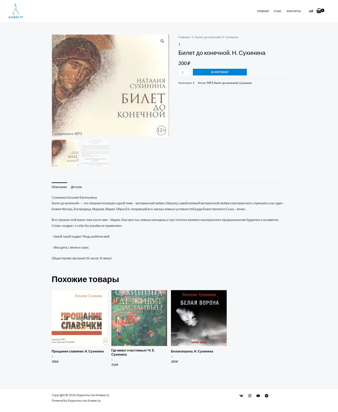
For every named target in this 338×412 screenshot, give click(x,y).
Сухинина (245, 82)
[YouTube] (258, 396)
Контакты (294, 11)
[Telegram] (266, 396)
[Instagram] (250, 396)
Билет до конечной (226, 82)
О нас (278, 11)
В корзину (220, 72)
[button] (162, 41)
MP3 (210, 82)
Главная (263, 11)
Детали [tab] (76, 187)
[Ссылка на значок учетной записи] (329, 11)
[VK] (241, 396)
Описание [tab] (59, 187)
